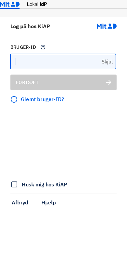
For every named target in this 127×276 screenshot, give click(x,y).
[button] (20, 202)
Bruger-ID (23, 47)
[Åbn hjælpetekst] (43, 47)
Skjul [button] (107, 61)
